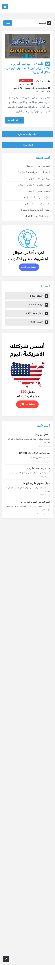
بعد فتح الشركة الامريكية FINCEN (34, 453)
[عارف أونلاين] (41, 6)
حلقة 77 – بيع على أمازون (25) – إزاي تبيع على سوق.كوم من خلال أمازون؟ (28, 68)
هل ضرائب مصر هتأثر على (38, 468)
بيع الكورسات (39, 178)
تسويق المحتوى (38, 190)
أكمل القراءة (13, 119)
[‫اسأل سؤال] (6, 959)
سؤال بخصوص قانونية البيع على (36, 483)
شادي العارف (41, 80)
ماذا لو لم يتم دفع (42, 434)
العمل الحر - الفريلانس (34, 172)
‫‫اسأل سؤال (27, 145)
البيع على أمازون (37, 165)
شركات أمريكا (37, 197)
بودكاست (43, 87)
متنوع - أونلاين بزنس (35, 209)
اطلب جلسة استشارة (27, 134)
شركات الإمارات (37, 203)
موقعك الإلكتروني (37, 216)
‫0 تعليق (16, 87)
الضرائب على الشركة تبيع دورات (35, 501)
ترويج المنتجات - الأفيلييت (33, 184)
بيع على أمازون (31, 87)
